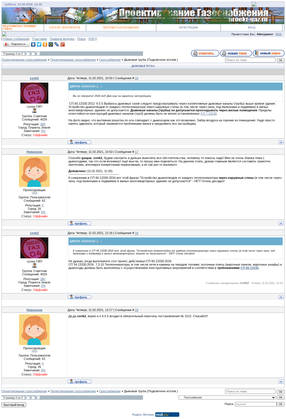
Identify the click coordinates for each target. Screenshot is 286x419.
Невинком (34, 151)
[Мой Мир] (51, 44)
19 (136, 310)
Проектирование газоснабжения (24, 59)
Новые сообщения (16, 38)
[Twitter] (39, 44)
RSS (279, 34)
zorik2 (34, 78)
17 (136, 151)
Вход (251, 27)
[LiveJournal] (57, 44)
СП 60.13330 (249, 267)
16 (136, 78)
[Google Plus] (63, 44)
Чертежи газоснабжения (121, 27)
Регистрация (188, 27)
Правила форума (62, 38)
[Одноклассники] (45, 44)
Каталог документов (64, 27)
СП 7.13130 (209, 113)
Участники (39, 38)
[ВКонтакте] (33, 44)
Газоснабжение (110, 59)
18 (136, 233)
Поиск (81, 38)
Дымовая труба (135, 59)
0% (43, 131)
